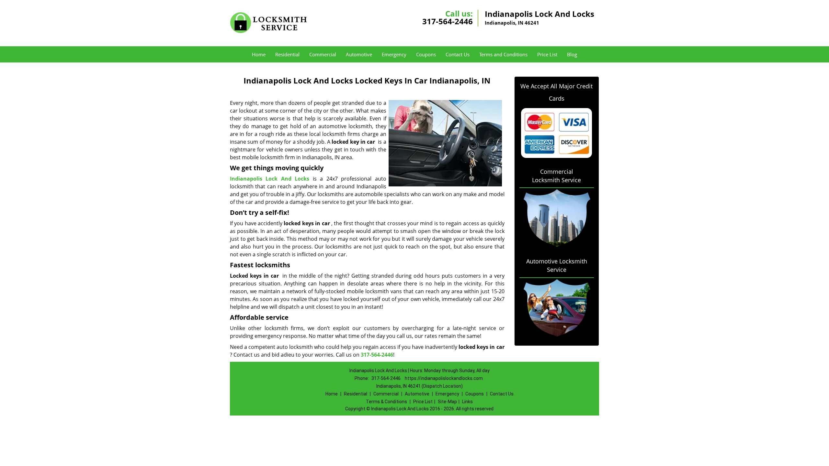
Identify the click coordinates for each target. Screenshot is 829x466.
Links (467, 401)
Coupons (426, 54)
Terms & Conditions (386, 401)
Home (259, 54)
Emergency (394, 54)
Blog (572, 54)
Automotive (359, 54)
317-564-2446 (447, 21)
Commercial (322, 54)
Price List (547, 54)
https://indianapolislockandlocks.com (444, 378)
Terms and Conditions (503, 54)
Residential (287, 54)
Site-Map (447, 401)
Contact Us (458, 54)
